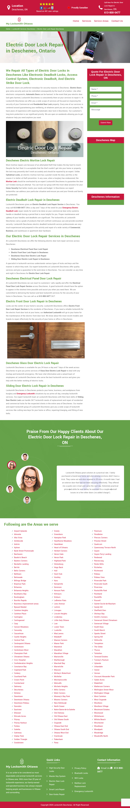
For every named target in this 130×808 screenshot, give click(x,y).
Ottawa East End (61, 726)
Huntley (57, 577)
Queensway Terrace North (105, 547)
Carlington (18, 617)
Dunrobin (17, 706)
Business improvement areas (26, 603)
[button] (26, 499)
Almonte (17, 534)
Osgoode (57, 723)
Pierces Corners (101, 537)
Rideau (97, 574)
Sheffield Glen (100, 610)
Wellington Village (101, 693)
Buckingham (19, 597)
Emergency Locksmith (84, 791)
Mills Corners (59, 689)
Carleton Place (20, 613)
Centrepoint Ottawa (22, 643)
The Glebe (98, 646)
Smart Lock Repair (57, 789)
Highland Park (60, 560)
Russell (97, 600)
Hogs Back (58, 567)
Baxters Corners (20, 560)
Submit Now (106, 122)
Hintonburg (58, 564)
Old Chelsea (59, 713)
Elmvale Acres (20, 716)
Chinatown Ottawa (21, 656)
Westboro (98, 703)
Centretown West (21, 650)
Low (56, 623)
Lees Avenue (59, 603)
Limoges (57, 610)
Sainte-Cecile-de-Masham (105, 603)
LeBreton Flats (60, 600)
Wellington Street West (103, 689)
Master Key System (57, 776)
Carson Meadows (21, 627)
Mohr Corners (59, 693)
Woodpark (98, 729)
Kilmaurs (58, 594)
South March (99, 630)
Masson (57, 670)
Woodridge (98, 732)
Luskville (57, 630)
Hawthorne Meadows (63, 541)
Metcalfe (58, 683)
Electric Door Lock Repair (56, 783)
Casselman (18, 633)
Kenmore (58, 587)
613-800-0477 (112, 12)
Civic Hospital (20, 660)
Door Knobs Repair (57, 794)
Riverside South (100, 584)
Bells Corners (19, 570)
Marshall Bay (59, 663)
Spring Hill (98, 637)
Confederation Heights (23, 663)
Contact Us (117, 21)
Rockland (98, 594)
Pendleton (98, 534)
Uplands (97, 663)
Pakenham (58, 739)
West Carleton (100, 696)
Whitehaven (99, 716)
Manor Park (59, 643)
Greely (56, 531)
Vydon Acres (99, 680)
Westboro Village (101, 706)
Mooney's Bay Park (62, 696)
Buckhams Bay (20, 594)
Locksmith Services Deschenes (23, 29)
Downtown (18, 696)
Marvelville (58, 666)
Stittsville (98, 640)
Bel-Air (17, 567)
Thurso (97, 650)
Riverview (98, 587)
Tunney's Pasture (101, 660)
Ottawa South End (61, 729)
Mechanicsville (60, 680)
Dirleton (17, 693)
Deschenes (18, 689)
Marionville (58, 656)
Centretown (19, 646)
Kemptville (58, 584)
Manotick (58, 646)
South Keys (99, 627)
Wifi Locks (79, 778)
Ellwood (17, 713)
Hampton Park (60, 537)
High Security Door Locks (57, 770)
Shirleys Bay (99, 613)
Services (86, 21)
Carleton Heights (21, 610)
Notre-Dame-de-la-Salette (64, 709)
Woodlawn (98, 726)
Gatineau (18, 732)
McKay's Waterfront (62, 673)
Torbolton (98, 653)
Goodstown (18, 742)
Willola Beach (100, 719)
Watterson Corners (102, 686)
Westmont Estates (102, 709)
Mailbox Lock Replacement (80, 785)
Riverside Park (100, 580)
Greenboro (58, 534)
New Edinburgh (60, 703)
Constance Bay (20, 666)
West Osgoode (100, 699)
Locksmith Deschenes (63, 805)
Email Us (105, 768)
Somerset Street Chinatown (105, 620)
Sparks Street (99, 633)
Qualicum (98, 544)
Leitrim (57, 607)
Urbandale (98, 666)
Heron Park (58, 557)
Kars (56, 580)
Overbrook (58, 736)
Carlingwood (19, 620)
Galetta (17, 729)
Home (76, 21)
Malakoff (57, 637)
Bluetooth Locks (81, 773)
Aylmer (17, 547)
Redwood (98, 557)
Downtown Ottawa (21, 699)
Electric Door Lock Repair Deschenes (50, 29)
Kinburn (57, 597)
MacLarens (58, 633)
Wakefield (98, 683)
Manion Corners (60, 640)
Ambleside (18, 541)
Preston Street (100, 541)
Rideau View (99, 577)
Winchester (99, 723)
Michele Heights (61, 686)
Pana (56, 742)
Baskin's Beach (20, 557)
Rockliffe (98, 597)
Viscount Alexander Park (104, 676)
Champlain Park (20, 653)
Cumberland (19, 683)
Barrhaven (18, 554)
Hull (55, 570)
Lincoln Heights (60, 613)
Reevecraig (99, 560)
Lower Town (59, 627)
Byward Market (20, 607)
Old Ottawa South (61, 719)
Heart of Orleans (61, 547)
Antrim (17, 544)
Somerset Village (101, 623)
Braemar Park (19, 584)
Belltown (17, 574)
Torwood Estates (101, 656)
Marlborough (59, 660)
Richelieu (98, 567)
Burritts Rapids (20, 600)
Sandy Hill (98, 607)
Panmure (98, 531)
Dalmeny (17, 686)
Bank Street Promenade (24, 551)
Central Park (19, 640)
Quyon (96, 551)
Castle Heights (20, 637)
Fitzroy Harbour (20, 723)
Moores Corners (60, 699)
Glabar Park (19, 736)
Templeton (98, 643)
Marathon (58, 650)
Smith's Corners (101, 617)
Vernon (97, 673)
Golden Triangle (20, 739)
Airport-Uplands (20, 531)
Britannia (18, 587)
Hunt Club (58, 574)
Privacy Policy (80, 768)
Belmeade (18, 577)
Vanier (97, 670)
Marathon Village (61, 653)
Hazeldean (58, 544)
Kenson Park (59, 590)
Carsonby (18, 630)
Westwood (98, 713)
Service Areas (101, 21)
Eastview (18, 709)
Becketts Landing (21, 564)
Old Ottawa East (61, 716)
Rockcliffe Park (100, 590)
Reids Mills (99, 564)
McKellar (58, 676)
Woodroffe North (101, 736)
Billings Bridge (20, 580)
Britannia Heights (21, 590)
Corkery (17, 673)
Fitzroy (17, 719)
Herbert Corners (60, 551)
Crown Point (19, 680)
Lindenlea (58, 617)
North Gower (59, 706)
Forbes (17, 726)
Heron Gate (58, 554)
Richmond (98, 570)
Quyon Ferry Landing (102, 554)
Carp (16, 623)
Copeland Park (20, 670)
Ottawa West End (61, 732)
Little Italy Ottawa (61, 620)
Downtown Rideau (21, 703)
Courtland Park (20, 676)
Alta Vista (18, 537)
